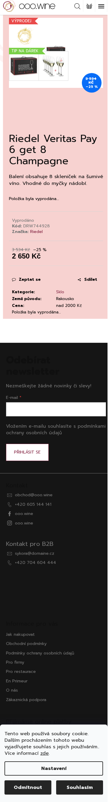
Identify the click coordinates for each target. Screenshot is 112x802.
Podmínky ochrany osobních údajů (40, 653)
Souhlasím (80, 787)
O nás (12, 690)
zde (44, 753)
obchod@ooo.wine (34, 495)
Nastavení (54, 768)
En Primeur (16, 681)
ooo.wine (24, 514)
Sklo (60, 292)
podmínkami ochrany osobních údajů (56, 429)
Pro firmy (15, 662)
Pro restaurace (21, 671)
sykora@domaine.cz (34, 553)
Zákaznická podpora (26, 700)
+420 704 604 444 (35, 562)
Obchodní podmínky (26, 644)
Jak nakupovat (20, 634)
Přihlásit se (27, 452)
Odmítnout (28, 787)
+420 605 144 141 (33, 504)
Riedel (36, 232)
